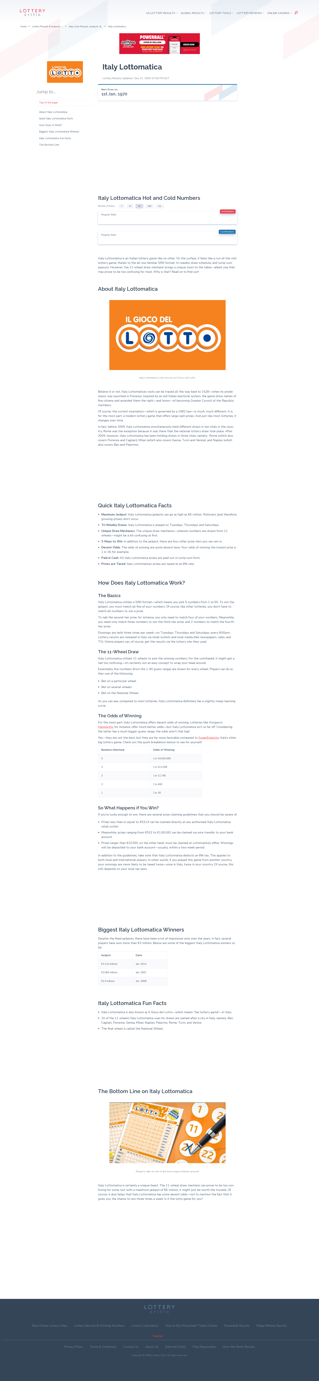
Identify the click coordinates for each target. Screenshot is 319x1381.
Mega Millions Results (271, 1326)
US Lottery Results (160, 13)
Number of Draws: (106, 206)
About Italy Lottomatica (53, 112)
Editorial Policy (175, 1347)
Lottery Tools (220, 13)
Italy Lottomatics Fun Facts (55, 138)
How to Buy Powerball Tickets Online (191, 1326)
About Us (152, 1347)
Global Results (192, 13)
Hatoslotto (105, 727)
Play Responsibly (204, 1347)
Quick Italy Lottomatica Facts (56, 118)
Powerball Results (237, 1326)
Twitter (157, 1336)
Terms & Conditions (103, 1347)
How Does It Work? (50, 125)
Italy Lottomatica (117, 26)
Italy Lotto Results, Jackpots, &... (86, 26)
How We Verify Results (239, 1347)
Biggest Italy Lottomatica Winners (59, 131)
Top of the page (48, 102)
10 (130, 206)
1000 (149, 206)
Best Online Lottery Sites (49, 1326)
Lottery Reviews (249, 13)
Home (23, 26)
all (159, 206)
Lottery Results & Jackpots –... (47, 26)
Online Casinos (278, 13)
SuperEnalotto (209, 738)
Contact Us (130, 1347)
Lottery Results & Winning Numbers (99, 1326)
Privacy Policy (73, 1347)
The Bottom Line (49, 144)
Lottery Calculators (144, 1326)
